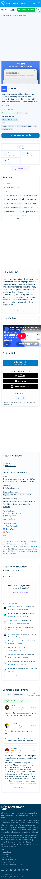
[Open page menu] (39, 3)
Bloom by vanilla (13, 657)
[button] (5, 105)
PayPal (13, 846)
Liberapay (5, 846)
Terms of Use (6, 852)
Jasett (10, 650)
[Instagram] (23, 870)
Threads (4, 842)
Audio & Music (8, 502)
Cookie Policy (6, 857)
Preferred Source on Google (11, 865)
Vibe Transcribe (12, 526)
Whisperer (11, 623)
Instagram (12, 842)
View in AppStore (9, 519)
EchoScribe (11, 609)
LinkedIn (21, 842)
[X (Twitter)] (6, 870)
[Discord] (2, 870)
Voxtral (9, 532)
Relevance (18, 694)
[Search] (34, 3)
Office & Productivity (20, 502)
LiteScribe (11, 630)
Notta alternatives (19, 135)
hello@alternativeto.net (10, 837)
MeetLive (11, 643)
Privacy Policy (6, 854)
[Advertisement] (20, 39)
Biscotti (32, 668)
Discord (27, 837)
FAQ (2, 849)
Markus (24, 820)
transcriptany (12, 664)
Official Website (20, 363)
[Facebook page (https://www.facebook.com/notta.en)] (18, 398)
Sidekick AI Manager (14, 637)
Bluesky (30, 839)
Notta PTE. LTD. (10, 466)
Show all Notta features (20, 219)
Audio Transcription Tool (10, 119)
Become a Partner (8, 862)
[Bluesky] (15, 870)
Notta (21, 606)
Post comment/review (34, 694)
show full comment (20, 787)
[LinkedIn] (27, 870)
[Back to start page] (3, 3)
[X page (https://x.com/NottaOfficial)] (23, 398)
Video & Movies (21, 504)
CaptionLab (11, 616)
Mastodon (23, 839)
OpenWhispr (11, 529)
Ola (17, 820)
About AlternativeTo (8, 859)
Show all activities (13, 676)
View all (6, 535)
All (6, 694)
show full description (20, 311)
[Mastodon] (11, 870)
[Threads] (19, 870)
